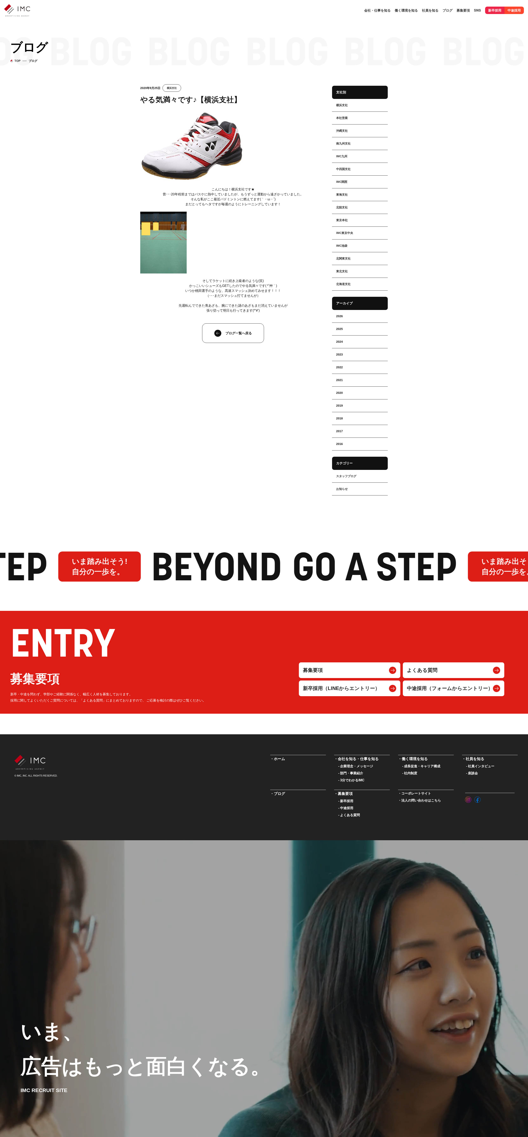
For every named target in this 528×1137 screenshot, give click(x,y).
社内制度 (410, 773)
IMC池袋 (341, 245)
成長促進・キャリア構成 (422, 766)
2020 (339, 392)
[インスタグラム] (468, 798)
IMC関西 (341, 181)
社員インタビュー (481, 766)
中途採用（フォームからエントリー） (450, 688)
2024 (339, 341)
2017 (339, 431)
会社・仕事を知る (377, 10)
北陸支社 (342, 207)
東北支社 (342, 271)
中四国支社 (343, 169)
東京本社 (342, 220)
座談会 (473, 773)
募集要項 (313, 670)
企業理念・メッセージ (356, 766)
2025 (339, 329)
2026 (339, 316)
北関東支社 (343, 258)
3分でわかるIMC (352, 780)
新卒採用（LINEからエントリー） (341, 688)
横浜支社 (172, 88)
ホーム (279, 759)
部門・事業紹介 (351, 773)
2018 (339, 418)
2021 (339, 380)
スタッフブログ (346, 476)
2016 (339, 444)
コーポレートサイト (416, 793)
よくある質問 (422, 670)
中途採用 (514, 10)
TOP (17, 60)
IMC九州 (341, 156)
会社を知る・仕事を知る (358, 759)
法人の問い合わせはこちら (421, 800)
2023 (339, 354)
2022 (339, 367)
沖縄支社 (342, 130)
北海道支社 (343, 284)
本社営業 (342, 118)
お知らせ (342, 488)
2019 (339, 405)
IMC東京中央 (344, 233)
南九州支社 (343, 143)
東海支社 (342, 194)
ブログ (448, 10)
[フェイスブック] (477, 798)
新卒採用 (494, 10)
